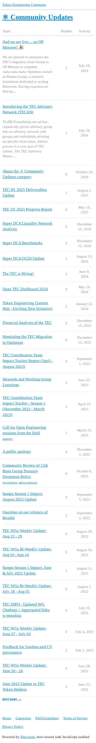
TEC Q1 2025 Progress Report (27, 209)
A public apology (17, 451)
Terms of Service (75, 718)
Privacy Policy (12, 727)
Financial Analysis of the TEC (27, 322)
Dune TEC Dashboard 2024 (25, 289)
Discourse (28, 737)
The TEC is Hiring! (18, 273)
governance (10, 482)
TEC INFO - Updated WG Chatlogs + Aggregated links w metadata (26, 610)
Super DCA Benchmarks (22, 243)
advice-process (28, 482)
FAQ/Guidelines (47, 718)
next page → (11, 699)
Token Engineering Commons (24, 5)
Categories (23, 718)
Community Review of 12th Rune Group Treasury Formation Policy (25, 471)
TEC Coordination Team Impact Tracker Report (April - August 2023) (28, 361)
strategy (8, 439)
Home (6, 718)
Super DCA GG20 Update (24, 258)
